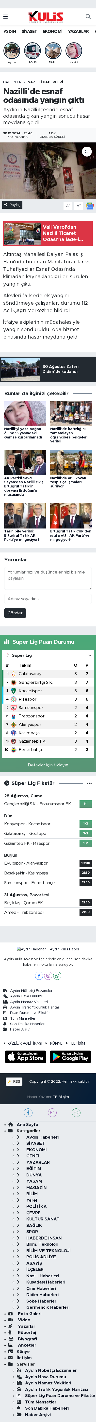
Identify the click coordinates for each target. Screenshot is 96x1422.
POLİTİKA (36, 1206)
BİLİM (31, 1194)
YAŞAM (33, 1181)
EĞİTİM (33, 1169)
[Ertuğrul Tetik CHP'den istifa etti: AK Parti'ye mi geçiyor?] (71, 515)
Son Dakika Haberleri (27, 1024)
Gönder (15, 613)
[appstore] (26, 1057)
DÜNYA (33, 1175)
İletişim (24, 1358)
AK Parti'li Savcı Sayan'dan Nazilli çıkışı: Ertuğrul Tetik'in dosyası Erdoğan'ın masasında (25, 487)
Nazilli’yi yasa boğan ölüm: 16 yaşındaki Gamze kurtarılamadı (23, 433)
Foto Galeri (29, 1314)
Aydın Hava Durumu (26, 996)
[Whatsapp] (57, 976)
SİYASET (29, 31)
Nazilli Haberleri (45, 82)
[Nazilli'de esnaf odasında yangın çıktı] (48, 170)
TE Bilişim (61, 1097)
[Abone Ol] (90, 206)
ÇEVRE (33, 1213)
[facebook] (28, 1112)
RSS (16, 1081)
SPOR (31, 1232)
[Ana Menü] (5, 17)
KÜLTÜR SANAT (42, 1219)
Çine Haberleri (40, 1288)
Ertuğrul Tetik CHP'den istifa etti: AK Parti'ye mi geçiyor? (70, 536)
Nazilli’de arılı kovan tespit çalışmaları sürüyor (68, 482)
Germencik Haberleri (47, 1307)
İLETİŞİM (78, 1043)
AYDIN (10, 31)
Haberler (12, 82)
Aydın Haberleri (42, 1137)
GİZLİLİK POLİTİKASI (25, 1043)
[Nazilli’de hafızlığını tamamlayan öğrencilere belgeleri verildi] (71, 413)
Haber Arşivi (20, 1029)
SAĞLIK (33, 1225)
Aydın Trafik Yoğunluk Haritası (35, 1007)
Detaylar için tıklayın (48, 765)
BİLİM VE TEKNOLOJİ (48, 1251)
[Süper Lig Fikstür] (89, 783)
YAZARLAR (78, 31)
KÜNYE (56, 1043)
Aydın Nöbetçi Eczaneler (31, 991)
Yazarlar (26, 1326)
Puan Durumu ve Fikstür (30, 1013)
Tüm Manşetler (22, 1018)
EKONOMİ (53, 31)
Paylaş (15, 205)
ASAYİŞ (33, 1263)
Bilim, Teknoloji (41, 1244)
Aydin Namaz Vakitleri (29, 1002)
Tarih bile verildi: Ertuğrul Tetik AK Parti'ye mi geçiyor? (21, 536)
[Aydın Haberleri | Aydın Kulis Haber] (45, 17)
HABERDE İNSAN (43, 1238)
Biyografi (27, 1339)
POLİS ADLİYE (40, 1257)
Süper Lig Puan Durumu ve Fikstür (60, 1396)
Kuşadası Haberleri (45, 1282)
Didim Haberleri (42, 1295)
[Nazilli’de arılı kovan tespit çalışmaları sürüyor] (71, 462)
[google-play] (70, 1057)
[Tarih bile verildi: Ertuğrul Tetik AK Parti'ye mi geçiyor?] (25, 515)
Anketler (26, 1345)
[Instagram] (48, 976)
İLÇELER (34, 1269)
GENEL (33, 1156)
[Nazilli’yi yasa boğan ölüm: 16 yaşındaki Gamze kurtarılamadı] (25, 413)
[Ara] (88, 17)
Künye (23, 1352)
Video (23, 1320)
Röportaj (26, 1332)
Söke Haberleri (41, 1301)
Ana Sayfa (27, 1125)
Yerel (31, 1200)
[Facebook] (39, 976)
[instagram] (52, 1112)
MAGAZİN (36, 1188)
